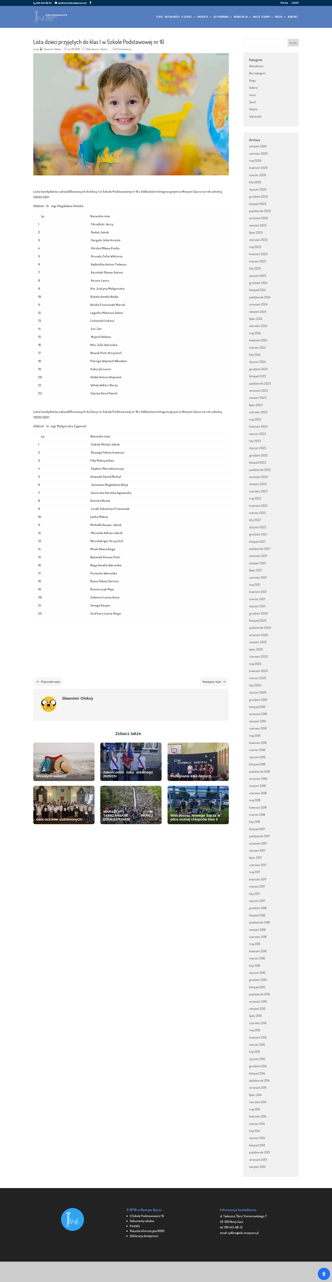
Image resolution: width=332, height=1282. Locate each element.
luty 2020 (255, 685)
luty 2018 (254, 822)
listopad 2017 (257, 829)
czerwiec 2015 (258, 1023)
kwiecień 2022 (258, 506)
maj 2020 (255, 664)
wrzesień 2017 (258, 843)
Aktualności (92, 49)
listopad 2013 (257, 1145)
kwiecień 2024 (258, 340)
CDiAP (295, 3)
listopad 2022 (257, 462)
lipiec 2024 (255, 319)
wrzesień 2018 (258, 779)
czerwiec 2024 (258, 326)
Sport (252, 102)
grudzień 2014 (258, 1066)
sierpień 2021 (257, 563)
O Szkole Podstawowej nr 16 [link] (147, 1216)
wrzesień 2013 (258, 1160)
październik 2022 (260, 470)
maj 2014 (254, 1109)
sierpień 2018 (257, 786)
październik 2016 (259, 922)
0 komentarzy (123, 49)
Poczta (284, 3)
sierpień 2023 (257, 398)
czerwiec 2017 (258, 865)
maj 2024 (255, 333)
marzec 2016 (257, 958)
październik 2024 (260, 297)
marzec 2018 (257, 814)
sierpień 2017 (257, 850)
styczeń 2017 (257, 901)
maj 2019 (254, 736)
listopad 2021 (257, 541)
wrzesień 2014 (258, 1087)
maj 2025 (255, 247)
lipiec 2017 (255, 857)
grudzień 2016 (258, 908)
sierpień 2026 (258, 146)
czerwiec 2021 (258, 577)
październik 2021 (259, 549)
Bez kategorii (257, 73)
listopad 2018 (257, 764)
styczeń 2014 (257, 1138)
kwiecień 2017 (258, 879)
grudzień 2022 (258, 455)
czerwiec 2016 (258, 937)
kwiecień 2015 (258, 1037)
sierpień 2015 (257, 1009)
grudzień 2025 (258, 196)
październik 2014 (259, 1080)
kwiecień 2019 (258, 743)
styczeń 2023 (257, 448)
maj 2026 (255, 160)
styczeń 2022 (257, 527)
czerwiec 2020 (258, 656)
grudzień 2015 (258, 980)
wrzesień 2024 (258, 304)
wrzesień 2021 (258, 556)
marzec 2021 (257, 599)
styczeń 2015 (257, 1059)
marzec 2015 (257, 1044)
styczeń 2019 (257, 757)
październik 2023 (260, 383)
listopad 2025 (257, 204)
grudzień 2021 (258, 534)
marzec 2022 (257, 513)
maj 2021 (254, 585)
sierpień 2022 (258, 484)
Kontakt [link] (135, 1226)
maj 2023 (255, 419)
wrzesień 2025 (258, 218)
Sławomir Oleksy (52, 49)
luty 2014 (254, 1131)
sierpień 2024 (257, 312)
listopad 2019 (257, 707)
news (252, 95)
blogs (252, 80)
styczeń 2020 (257, 692)
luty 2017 (254, 894)
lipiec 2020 (256, 649)
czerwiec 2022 (258, 491)
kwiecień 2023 (258, 426)
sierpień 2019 (257, 721)
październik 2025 (260, 211)
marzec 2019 (257, 750)
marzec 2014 (257, 1124)
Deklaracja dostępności (144, 1236)
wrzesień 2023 (258, 390)
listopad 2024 (257, 290)
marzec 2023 (257, 434)
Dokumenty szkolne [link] (142, 1221)
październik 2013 (259, 1152)
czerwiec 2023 (258, 412)
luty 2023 (255, 441)
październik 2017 (259, 836)
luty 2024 (255, 355)
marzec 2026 (257, 175)
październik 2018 (259, 771)
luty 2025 (255, 268)
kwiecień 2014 (257, 1116)
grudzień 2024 (258, 283)
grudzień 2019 (258, 700)
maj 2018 (254, 800)
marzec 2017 (257, 886)
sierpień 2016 (257, 930)
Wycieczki (255, 116)
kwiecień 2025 (258, 254)
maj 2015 (254, 1030)
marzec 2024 (257, 347)
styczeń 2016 (257, 973)
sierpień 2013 (257, 1167)
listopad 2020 (257, 620)
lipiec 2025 (256, 232)
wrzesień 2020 (258, 635)
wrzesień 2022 (258, 477)
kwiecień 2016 (258, 951)
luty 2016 (254, 965)
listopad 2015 (257, 987)
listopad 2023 (257, 376)
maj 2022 (255, 498)
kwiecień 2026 (258, 168)
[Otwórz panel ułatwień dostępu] (324, 1274)
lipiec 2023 (256, 405)
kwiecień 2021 (258, 592)
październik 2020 (260, 628)
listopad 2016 (257, 915)
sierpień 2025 (258, 225)
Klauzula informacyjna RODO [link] (147, 1231)
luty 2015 (254, 1052)
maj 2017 (254, 872)
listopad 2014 (257, 1073)
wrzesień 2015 (258, 1001)
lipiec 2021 (255, 570)
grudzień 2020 (258, 613)
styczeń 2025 (257, 276)
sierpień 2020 (258, 642)
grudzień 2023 (258, 369)
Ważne (103, 49)
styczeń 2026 (257, 189)
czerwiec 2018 (258, 793)
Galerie (253, 87)
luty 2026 (255, 182)
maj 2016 (254, 944)
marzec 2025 (257, 261)
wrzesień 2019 (258, 714)
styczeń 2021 (257, 606)
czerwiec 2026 (258, 153)
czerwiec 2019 (258, 728)
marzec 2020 (257, 678)
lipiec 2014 (255, 1095)
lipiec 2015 (255, 1016)
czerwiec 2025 (258, 240)
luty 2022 (255, 520)
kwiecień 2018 (258, 807)
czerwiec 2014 (257, 1102)
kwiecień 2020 (258, 671)
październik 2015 (259, 994)
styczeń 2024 (257, 362)
